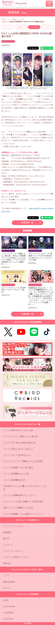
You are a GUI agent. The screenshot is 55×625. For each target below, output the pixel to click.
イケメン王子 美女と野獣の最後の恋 (19, 443)
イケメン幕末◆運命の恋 (14, 480)
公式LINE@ (8, 613)
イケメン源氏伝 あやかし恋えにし (18, 449)
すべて (7, 27)
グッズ (21, 19)
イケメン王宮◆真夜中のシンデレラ (19, 495)
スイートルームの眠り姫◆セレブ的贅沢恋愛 (23, 501)
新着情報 (7, 532)
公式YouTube (9, 606)
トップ (6, 575)
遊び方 (6, 538)
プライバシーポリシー (13, 551)
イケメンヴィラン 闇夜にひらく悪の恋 (20, 436)
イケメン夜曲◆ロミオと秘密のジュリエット (23, 514)
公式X (6, 600)
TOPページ (5, 19)
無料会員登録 (9, 582)
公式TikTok (8, 619)
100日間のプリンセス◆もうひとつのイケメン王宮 (24, 487)
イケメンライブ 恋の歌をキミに (17, 455)
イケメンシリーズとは (13, 526)
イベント (47, 27)
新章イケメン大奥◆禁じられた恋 (18, 508)
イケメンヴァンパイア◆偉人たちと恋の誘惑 (23, 461)
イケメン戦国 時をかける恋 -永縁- (18, 430)
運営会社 (7, 563)
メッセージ (8, 545)
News (14, 19)
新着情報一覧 (27, 222)
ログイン (7, 588)
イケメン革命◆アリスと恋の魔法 (18, 467)
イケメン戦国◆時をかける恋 (16, 474)
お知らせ (21, 27)
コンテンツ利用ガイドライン (16, 557)
